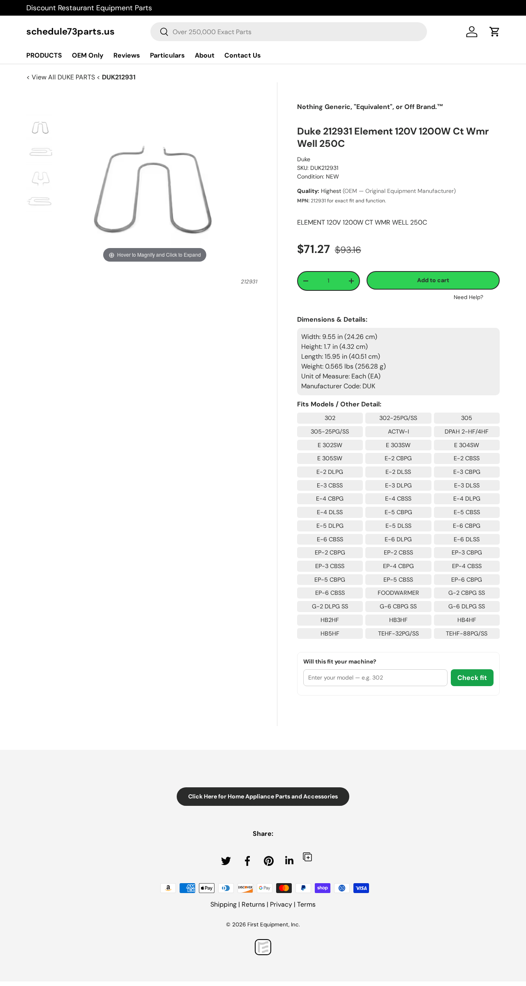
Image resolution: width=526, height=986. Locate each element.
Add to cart (433, 280)
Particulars (167, 55)
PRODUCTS (44, 55)
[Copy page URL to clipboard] (307, 856)
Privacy (281, 904)
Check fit (472, 677)
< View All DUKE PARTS (61, 77)
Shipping (223, 904)
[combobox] (288, 31)
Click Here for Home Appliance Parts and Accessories (263, 796)
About (205, 55)
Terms (306, 904)
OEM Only (88, 55)
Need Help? (468, 297)
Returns (253, 904)
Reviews (126, 55)
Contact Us (242, 55)
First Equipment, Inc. (273, 924)
